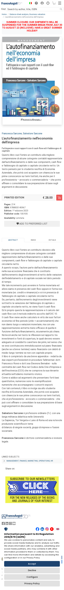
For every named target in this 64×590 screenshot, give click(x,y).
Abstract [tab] (13, 240)
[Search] (61, 9)
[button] (29, 3)
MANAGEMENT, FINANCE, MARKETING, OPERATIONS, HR (30, 461)
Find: (3, 9)
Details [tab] (52, 240)
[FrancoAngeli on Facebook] (3, 524)
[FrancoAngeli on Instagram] (10, 524)
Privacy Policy (32, 583)
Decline (32, 570)
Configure (32, 577)
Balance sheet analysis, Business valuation (27, 14)
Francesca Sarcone (12, 133)
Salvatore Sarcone (32, 133)
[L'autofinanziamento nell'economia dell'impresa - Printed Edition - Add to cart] (59, 198)
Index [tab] (33, 240)
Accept (32, 563)
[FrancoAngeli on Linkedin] (6, 524)
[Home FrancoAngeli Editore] (11, 3)
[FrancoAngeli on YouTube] (14, 524)
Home (4, 14)
